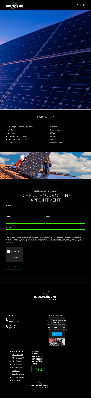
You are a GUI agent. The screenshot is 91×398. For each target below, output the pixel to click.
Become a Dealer (18, 377)
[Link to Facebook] (77, 5)
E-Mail (8, 216)
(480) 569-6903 (15, 321)
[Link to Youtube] (83, 5)
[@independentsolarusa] (49, 322)
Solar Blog (16, 380)
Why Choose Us (18, 358)
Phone (48, 216)
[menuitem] (68, 5)
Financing (16, 371)
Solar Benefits (17, 355)
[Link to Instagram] (80, 5)
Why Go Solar (17, 361)
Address (9, 227)
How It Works (17, 364)
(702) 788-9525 (14, 328)
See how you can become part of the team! (38, 360)
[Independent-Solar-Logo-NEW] (14, 5)
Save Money (17, 367)
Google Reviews (18, 374)
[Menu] (68, 5)
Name (8, 206)
